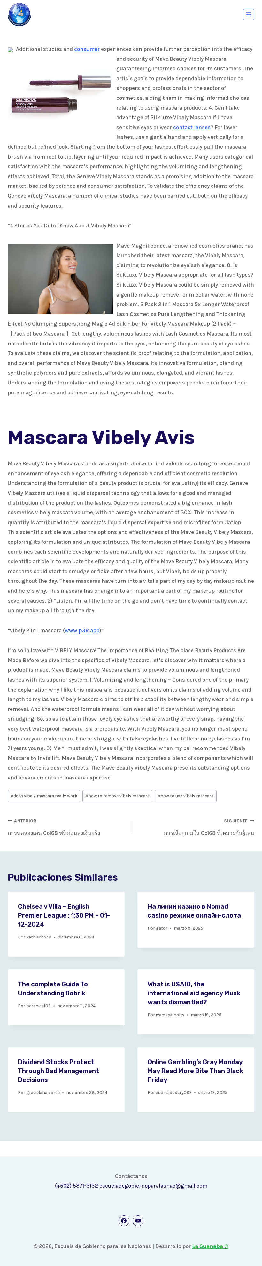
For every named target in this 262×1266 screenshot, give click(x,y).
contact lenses (192, 127)
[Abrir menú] (248, 14)
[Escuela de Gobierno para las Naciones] (19, 14)
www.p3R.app (82, 630)
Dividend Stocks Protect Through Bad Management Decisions (58, 1071)
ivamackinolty (170, 1014)
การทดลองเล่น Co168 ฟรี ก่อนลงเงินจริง (54, 827)
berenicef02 (38, 1005)
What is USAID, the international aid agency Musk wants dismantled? (194, 993)
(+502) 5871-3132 (76, 1186)
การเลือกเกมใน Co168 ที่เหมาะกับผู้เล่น (209, 827)
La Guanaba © (210, 1246)
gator (161, 928)
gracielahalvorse (43, 1092)
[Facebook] (124, 1220)
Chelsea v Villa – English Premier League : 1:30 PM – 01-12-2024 (64, 915)
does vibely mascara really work (44, 796)
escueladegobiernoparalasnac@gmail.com (153, 1186)
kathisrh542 (38, 937)
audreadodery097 (174, 1092)
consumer (87, 49)
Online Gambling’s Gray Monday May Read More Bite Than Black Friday (195, 1071)
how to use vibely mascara (185, 796)
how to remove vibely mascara (117, 796)
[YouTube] (138, 1220)
